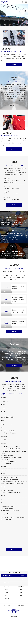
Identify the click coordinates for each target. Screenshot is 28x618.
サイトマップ (21, 605)
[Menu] (25, 1)
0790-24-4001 (4, 401)
